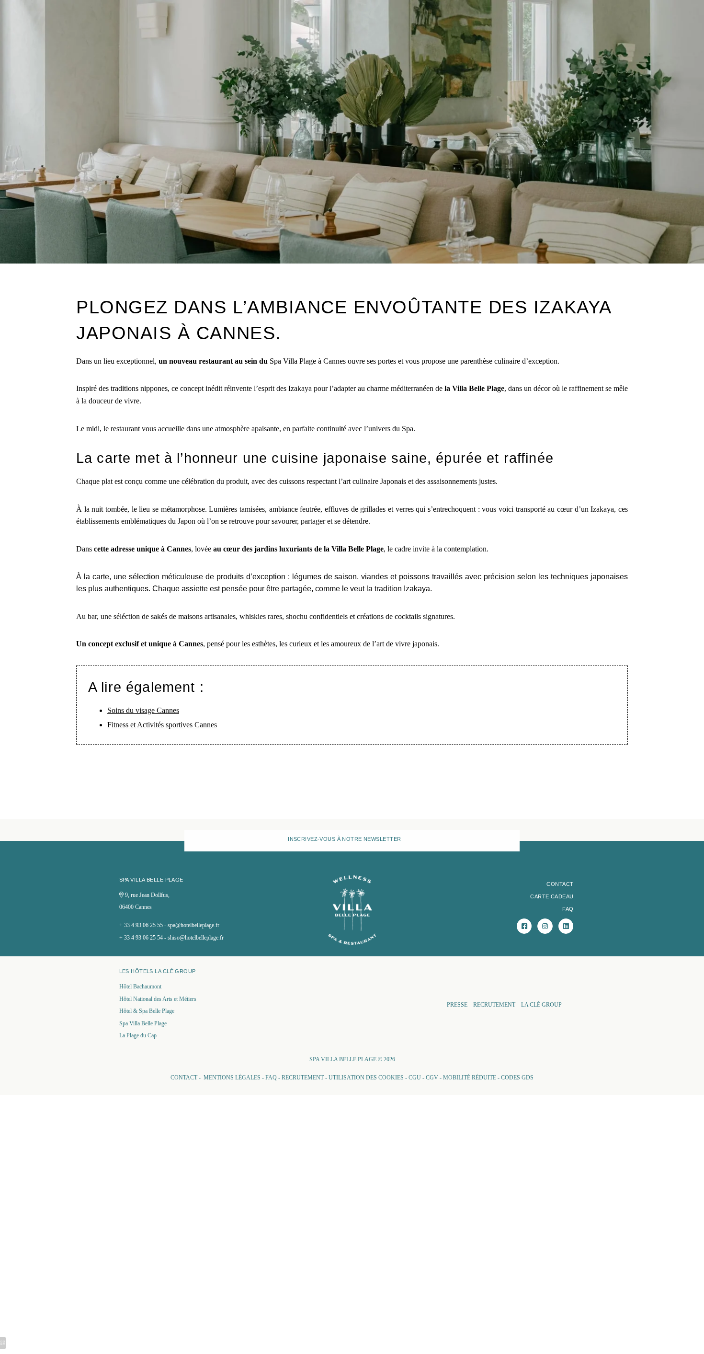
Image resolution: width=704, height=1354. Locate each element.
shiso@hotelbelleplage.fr (196, 937)
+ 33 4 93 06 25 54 (141, 937)
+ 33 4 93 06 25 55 (141, 925)
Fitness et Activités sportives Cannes (162, 725)
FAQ (567, 909)
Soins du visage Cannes (143, 710)
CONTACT (559, 884)
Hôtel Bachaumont (140, 986)
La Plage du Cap (138, 1035)
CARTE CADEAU (551, 896)
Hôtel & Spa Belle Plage (146, 1011)
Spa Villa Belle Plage (143, 1023)
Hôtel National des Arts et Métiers (157, 999)
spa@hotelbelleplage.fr (193, 925)
